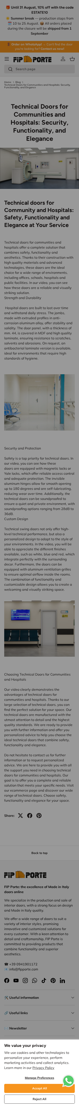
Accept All (39, 1088)
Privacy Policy (43, 1068)
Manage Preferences (39, 1078)
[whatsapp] (68, 1077)
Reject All (39, 1099)
